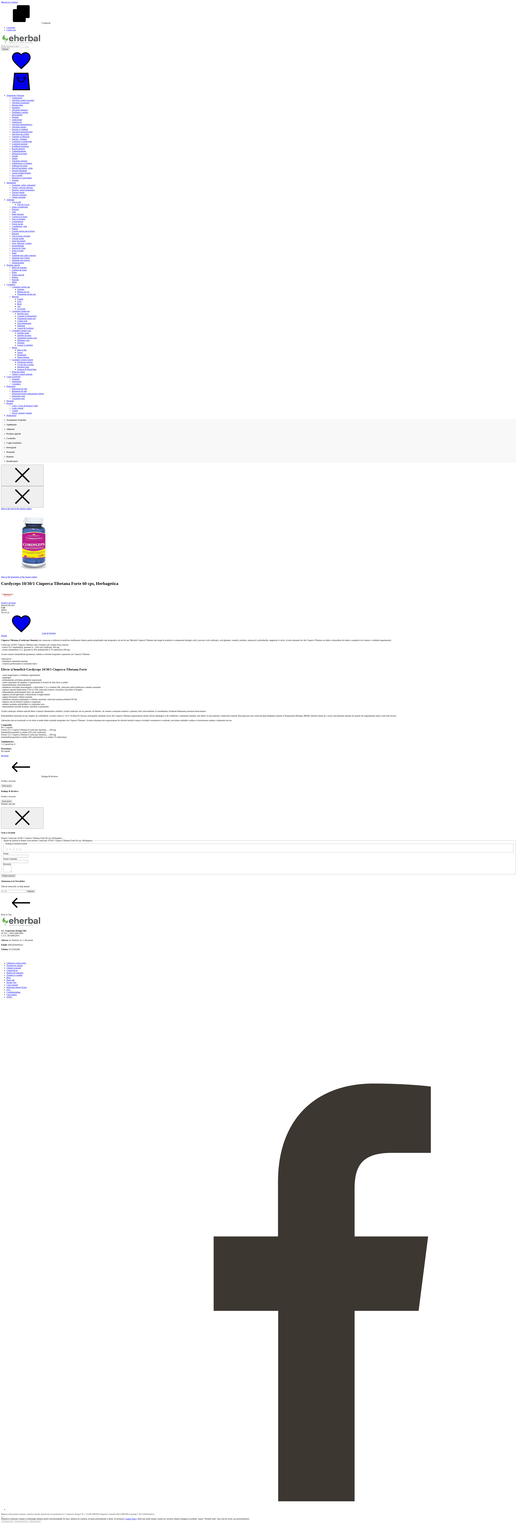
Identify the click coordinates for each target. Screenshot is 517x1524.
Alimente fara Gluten (21, 258)
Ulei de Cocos (23, 204)
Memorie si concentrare (22, 178)
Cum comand (12, 985)
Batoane (15, 233)
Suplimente (11, 183)
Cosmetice (10, 284)
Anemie (15, 180)
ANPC (9, 997)
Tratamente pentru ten (26, 318)
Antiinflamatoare (19, 151)
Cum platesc (11, 994)
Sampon (20, 289)
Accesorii (21, 309)
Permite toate (7, 1521)
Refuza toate (35, 1521)
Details (4, 636)
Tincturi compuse (19, 195)
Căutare (5, 49)
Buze (19, 304)
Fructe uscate (17, 224)
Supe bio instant (18, 241)
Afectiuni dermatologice (22, 124)
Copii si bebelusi (13, 377)
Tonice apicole (18, 275)
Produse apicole (13, 265)
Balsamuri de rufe (19, 391)
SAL (8, 990)
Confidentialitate (13, 992)
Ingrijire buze (23, 313)
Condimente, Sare (19, 226)
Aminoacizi (17, 122)
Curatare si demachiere (27, 316)
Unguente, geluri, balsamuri (23, 185)
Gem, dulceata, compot (22, 243)
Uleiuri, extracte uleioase (22, 187)
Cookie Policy (131, 1519)
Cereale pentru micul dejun (23, 231)
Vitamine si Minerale (20, 136)
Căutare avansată (13, 968)
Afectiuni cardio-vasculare (23, 100)
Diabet (15, 158)
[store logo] (21, 44)
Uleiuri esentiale (19, 197)
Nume (5, 853)
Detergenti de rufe (19, 389)
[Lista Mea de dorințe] (21, 70)
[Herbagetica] (7, 600)
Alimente (10, 200)
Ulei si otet (16, 202)
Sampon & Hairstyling (26, 369)
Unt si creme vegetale (21, 236)
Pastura (15, 277)
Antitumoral (17, 98)
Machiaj (15, 297)
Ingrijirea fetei (23, 367)
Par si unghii (17, 175)
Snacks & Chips (19, 248)
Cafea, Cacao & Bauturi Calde (25, 406)
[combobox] (13, 46)
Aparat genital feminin (21, 173)
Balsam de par (23, 292)
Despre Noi (11, 982)
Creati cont (11, 30)
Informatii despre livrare (16, 987)
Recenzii (4, 756)
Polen (14, 272)
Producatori (11, 415)
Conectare (10, 27)
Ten (18, 306)
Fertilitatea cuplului (20, 112)
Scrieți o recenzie (8, 603)
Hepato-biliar (17, 105)
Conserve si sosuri (19, 217)
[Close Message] (22, 475)
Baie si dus (22, 350)
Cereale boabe (18, 238)
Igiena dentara (23, 357)
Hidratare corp (23, 340)
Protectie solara (18, 372)
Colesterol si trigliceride (22, 141)
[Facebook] (261, 1509)
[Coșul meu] (21, 91)
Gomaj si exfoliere (25, 345)
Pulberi (15, 229)
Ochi (19, 301)
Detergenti (10, 386)
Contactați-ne (12, 970)
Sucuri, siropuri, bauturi (22, 413)
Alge (14, 212)
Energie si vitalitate (20, 129)
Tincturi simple (18, 192)
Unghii (20, 299)
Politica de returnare (14, 973)
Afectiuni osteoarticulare (22, 132)
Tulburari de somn (19, 166)
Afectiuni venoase (19, 161)
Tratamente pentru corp (27, 338)
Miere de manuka (19, 267)
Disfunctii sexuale (19, 153)
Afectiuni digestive (20, 110)
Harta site (10, 980)
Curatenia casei (18, 398)
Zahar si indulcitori (20, 207)
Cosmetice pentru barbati (22, 360)
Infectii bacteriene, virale (22, 168)
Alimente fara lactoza (21, 260)
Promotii (10, 401)
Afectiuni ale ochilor (20, 134)
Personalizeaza (21, 1521)
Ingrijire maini (23, 333)
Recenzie (7, 864)
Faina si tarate (18, 250)
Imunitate (16, 107)
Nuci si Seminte (18, 219)
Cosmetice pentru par (21, 287)
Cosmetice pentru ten (21, 311)
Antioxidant (17, 120)
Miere (14, 282)
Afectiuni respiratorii (20, 103)
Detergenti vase (18, 396)
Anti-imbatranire (24, 323)
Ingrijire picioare (24, 335)
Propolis (15, 280)
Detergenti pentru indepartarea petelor (28, 393)
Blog (8, 977)
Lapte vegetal (17, 408)
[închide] (22, 818)
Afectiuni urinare (19, 127)
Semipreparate (18, 263)
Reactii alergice (18, 149)
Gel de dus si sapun (25, 364)
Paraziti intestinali (19, 170)
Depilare (21, 343)
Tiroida (15, 156)
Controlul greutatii (19, 144)
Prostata (15, 117)
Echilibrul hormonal (20, 146)
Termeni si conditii (14, 975)
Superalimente (18, 246)
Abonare (31, 891)
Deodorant (21, 355)
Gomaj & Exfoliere (25, 328)
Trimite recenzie (8, 876)
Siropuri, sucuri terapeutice (23, 190)
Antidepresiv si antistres (22, 163)
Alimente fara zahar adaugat (24, 255)
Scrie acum (6, 786)
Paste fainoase (18, 214)
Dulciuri (15, 209)
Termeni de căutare (14, 965)
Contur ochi (22, 321)
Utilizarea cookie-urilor (16, 963)
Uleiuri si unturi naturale (22, 374)
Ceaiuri (15, 410)
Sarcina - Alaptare (19, 139)
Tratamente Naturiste (15, 95)
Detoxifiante (17, 115)
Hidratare (21, 326)
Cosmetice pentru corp (21, 330)
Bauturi (9, 403)
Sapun (20, 352)
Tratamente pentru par (26, 294)
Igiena (14, 347)
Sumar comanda (10, 859)
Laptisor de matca (19, 270)
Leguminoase (17, 221)
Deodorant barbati (25, 362)
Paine (14, 253)
